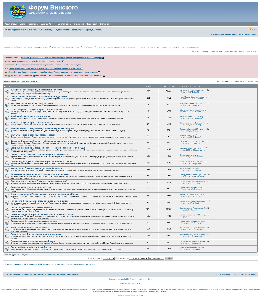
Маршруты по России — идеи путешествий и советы (36, 168)
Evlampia (198, 236)
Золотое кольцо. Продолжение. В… (193, 208)
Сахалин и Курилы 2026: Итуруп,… (193, 129)
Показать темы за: (95, 258)
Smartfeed (249, 29)
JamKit (197, 249)
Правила (215, 34)
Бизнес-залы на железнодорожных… (194, 201)
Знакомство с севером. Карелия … (193, 228)
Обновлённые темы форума (130, 295)
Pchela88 (195, 92)
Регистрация (244, 34)
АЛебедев (199, 99)
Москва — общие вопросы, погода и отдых (32, 103)
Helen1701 (198, 137)
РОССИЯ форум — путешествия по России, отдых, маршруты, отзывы (70, 30)
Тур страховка (64, 24)
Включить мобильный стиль (130, 284)
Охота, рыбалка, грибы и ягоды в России (31, 247)
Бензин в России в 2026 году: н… (192, 194)
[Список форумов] (16, 12)
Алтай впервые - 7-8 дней (189, 168)
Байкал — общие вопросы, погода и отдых (32, 122)
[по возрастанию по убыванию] (160, 258)
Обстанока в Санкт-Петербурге (192, 110)
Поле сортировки (122, 258)
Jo (191, 217)
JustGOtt (198, 189)
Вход (254, 34)
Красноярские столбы (188, 155)
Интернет (104, 24)
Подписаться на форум (30, 80)
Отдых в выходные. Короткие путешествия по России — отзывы (42, 214)
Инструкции (226, 34)
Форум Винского (53, 7)
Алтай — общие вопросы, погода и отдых (31, 116)
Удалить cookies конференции (243, 274)
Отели (23, 24)
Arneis (197, 143)
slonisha (198, 223)
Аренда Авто (47, 24)
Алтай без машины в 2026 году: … (193, 117)
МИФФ (197, 105)
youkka (198, 163)
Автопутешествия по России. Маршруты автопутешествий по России (44, 194)
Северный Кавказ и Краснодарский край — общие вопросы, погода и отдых (48, 148)
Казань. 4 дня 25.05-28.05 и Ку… (192, 162)
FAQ (235, 34)
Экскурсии (79, 24)
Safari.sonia (199, 157)
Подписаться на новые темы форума (61, 274)
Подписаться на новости (227, 81)
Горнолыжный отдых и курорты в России (31, 187)
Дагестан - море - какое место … (192, 148)
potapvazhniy (200, 150)
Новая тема (7, 80)
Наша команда (222, 274)
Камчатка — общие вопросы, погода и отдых (33, 135)
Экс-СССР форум (29, 30)
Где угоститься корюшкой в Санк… (193, 241)
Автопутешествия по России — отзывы (30, 227)
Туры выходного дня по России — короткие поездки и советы (41, 161)
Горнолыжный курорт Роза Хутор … (193, 222)
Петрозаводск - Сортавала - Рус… (193, 141)
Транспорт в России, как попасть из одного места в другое (39, 201)
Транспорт (92, 24)
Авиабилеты (11, 24)
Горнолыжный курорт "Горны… (191, 188)
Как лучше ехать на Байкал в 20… (193, 123)
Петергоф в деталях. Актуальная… (193, 181)
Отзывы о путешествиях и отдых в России (31, 208)
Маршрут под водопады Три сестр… (194, 175)
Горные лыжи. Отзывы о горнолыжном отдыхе (34, 221)
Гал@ (197, 203)
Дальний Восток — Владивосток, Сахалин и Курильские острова (42, 129)
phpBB (125, 279)
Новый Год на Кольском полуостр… (193, 97)
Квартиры (33, 24)
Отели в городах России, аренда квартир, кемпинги (36, 234)
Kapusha (198, 170)
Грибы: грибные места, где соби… (193, 247)
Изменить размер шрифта (254, 29)
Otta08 (197, 183)
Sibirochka (194, 210)
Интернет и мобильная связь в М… (193, 104)
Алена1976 (199, 230)
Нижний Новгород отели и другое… (193, 235)
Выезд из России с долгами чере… (193, 90)
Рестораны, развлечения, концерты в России (33, 241)
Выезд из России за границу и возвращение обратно (36, 90)
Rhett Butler (199, 176)
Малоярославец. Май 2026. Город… (193, 215)
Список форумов (12, 30)
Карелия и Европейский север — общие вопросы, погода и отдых (43, 141)
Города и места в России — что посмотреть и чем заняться (40, 154)
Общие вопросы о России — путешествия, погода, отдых (39, 96)
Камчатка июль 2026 (187, 135)
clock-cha (198, 196)
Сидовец (198, 131)
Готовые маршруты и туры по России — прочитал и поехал (40, 174)
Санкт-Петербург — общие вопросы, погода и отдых (36, 109)
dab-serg (198, 125)
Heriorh (198, 112)
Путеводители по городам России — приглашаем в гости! (39, 181)
